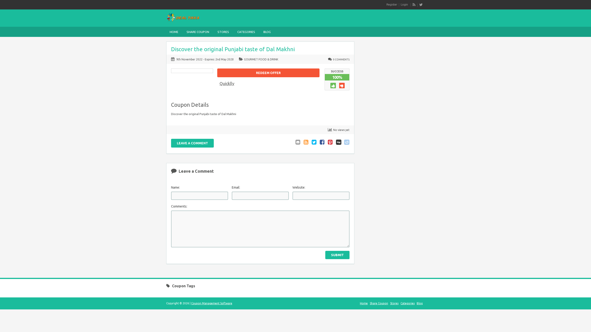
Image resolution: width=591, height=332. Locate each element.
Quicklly (227, 83)
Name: (175, 187)
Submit (337, 255)
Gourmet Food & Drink (261, 59)
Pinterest (330, 142)
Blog (267, 31)
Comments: (179, 206)
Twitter (314, 142)
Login (404, 4)
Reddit (347, 142)
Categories (246, 31)
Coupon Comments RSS (306, 142)
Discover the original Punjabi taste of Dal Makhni (233, 49)
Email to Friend (298, 142)
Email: (236, 187)
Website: (298, 187)
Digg (338, 142)
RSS (414, 4)
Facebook (322, 142)
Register (391, 4)
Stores (223, 31)
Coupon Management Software (211, 303)
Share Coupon (198, 31)
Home (174, 31)
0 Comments (341, 59)
